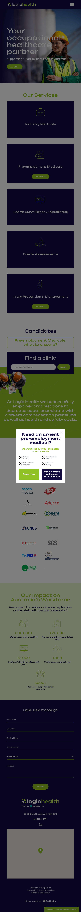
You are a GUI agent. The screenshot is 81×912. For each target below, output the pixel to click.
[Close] (61, 432)
